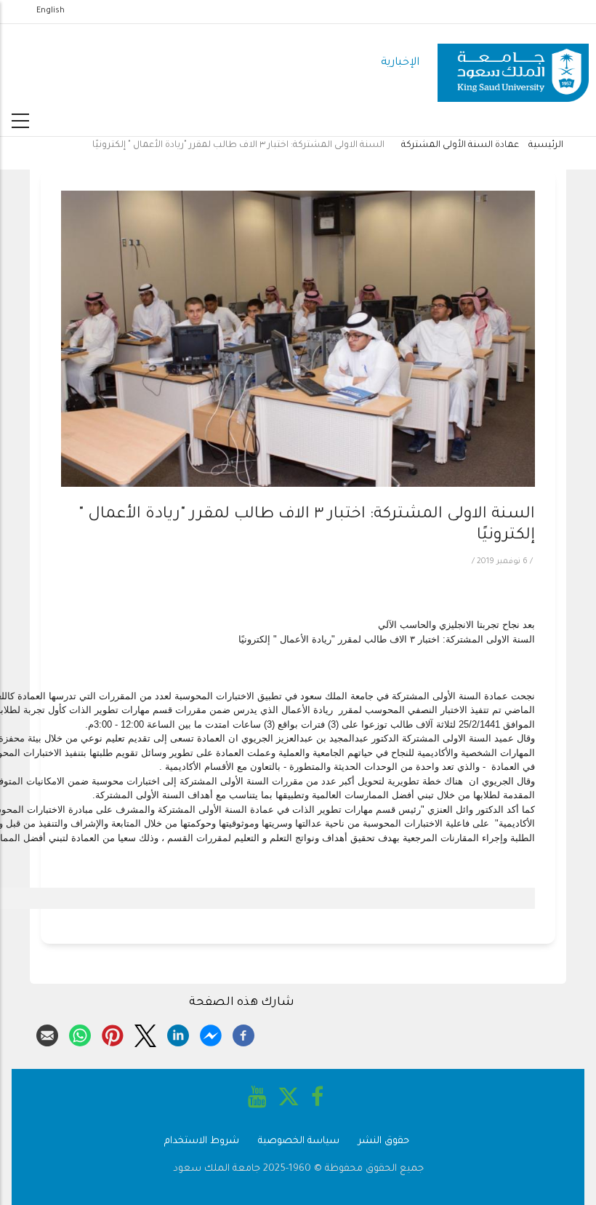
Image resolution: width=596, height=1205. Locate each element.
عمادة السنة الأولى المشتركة (460, 145)
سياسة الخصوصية (298, 1141)
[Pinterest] (113, 1033)
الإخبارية (400, 63)
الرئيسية (545, 145)
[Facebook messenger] (211, 1033)
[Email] (47, 1033)
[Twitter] (145, 1033)
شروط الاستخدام (201, 1141)
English (50, 11)
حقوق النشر (383, 1141)
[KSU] (513, 63)
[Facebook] (243, 1033)
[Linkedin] (178, 1033)
